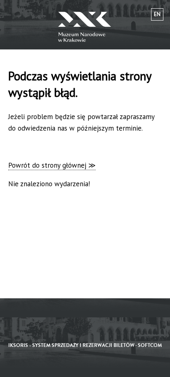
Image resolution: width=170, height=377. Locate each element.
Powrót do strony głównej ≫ (52, 165)
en (157, 14)
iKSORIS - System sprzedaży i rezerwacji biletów (71, 345)
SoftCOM (150, 345)
